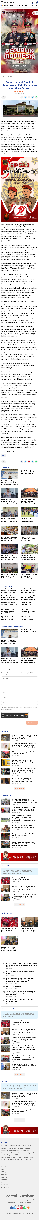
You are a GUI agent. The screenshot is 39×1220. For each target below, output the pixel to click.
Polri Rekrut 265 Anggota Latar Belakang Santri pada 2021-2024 (9, 538)
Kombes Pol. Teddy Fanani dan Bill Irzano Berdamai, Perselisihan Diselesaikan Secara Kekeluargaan (23, 887)
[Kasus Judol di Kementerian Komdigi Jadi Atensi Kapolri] (29, 530)
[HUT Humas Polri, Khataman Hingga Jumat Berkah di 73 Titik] (9, 549)
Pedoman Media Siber (24, 1202)
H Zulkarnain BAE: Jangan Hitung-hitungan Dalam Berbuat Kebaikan (23, 826)
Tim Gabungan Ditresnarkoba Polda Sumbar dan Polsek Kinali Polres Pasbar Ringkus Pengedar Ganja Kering (24, 771)
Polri (3, 455)
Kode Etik (13, 1200)
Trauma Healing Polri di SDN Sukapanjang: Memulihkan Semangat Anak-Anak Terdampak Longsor (28, 501)
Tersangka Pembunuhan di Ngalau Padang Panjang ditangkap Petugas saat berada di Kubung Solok (20, 993)
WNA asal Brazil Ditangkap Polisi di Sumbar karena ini (23, 752)
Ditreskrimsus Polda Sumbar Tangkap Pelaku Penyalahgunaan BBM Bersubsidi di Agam (24, 736)
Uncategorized (5, 1187)
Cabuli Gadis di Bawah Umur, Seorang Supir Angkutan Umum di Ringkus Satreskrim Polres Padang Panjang (24, 745)
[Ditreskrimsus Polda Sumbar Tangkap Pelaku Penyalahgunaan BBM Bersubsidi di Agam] (5, 737)
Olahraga (4, 1172)
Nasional (22, 91)
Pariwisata (4, 1177)
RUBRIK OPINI (5, 1185)
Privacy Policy (23, 1200)
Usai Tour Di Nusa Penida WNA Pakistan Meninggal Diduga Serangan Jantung (29, 576)
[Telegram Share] (32, 97)
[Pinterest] (18, 1208)
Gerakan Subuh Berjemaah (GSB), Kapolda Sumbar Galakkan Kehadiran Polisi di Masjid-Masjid (24, 843)
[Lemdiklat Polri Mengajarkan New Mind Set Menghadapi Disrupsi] (9, 493)
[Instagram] (21, 1208)
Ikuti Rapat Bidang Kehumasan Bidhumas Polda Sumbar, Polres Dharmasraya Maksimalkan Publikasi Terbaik (20, 979)
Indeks (6, 1200)
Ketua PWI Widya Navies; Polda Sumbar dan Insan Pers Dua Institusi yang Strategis (24, 1065)
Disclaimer (11, 1202)
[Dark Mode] (32, 2)
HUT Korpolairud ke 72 (14, 986)
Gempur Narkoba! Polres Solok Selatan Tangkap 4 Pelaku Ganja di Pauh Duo (23, 761)
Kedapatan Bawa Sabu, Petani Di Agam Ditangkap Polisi (23, 834)
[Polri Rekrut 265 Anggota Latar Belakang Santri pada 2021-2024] (9, 530)
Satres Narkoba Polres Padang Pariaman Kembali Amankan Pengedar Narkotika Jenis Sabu (22, 780)
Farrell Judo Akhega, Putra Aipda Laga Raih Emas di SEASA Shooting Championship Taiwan (9, 482)
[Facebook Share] (21, 97)
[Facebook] (11, 1208)
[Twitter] (14, 1208)
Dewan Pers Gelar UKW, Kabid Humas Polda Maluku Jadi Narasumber (9, 576)
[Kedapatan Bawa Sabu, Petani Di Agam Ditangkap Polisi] (5, 836)
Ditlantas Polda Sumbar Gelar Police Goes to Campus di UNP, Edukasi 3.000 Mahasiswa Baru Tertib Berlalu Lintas (24, 1048)
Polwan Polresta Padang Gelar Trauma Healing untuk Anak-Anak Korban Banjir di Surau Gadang (23, 1057)
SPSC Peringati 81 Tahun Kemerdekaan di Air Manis (20, 878)
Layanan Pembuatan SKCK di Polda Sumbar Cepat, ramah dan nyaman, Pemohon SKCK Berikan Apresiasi (23, 809)
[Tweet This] (25, 97)
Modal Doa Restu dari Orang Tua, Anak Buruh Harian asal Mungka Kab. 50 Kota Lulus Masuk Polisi (21, 965)
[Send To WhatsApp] (36, 97)
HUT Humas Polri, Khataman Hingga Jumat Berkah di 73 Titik (9, 557)
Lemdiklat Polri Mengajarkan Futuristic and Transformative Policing (28, 472)
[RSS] (28, 1208)
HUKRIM (3, 1167)
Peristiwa (4, 1180)
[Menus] (2, 2)
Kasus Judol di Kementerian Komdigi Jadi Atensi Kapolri (28, 538)
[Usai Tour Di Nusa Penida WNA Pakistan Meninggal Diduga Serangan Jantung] (29, 568)
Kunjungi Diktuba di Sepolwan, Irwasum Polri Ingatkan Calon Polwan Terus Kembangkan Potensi (9, 520)
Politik (3, 1182)
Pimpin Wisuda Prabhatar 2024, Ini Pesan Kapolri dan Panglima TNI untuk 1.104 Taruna (29, 520)
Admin (16, 91)
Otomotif (4, 1174)
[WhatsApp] (24, 1208)
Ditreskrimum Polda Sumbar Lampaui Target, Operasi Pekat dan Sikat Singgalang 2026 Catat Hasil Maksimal (25, 896)
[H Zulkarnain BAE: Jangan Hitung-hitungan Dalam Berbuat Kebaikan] (5, 828)
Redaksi (32, 1200)
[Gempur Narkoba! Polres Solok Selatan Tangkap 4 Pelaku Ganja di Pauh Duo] (5, 762)
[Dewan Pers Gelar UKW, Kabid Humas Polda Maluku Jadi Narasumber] (9, 568)
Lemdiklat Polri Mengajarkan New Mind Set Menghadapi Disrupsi (9, 501)
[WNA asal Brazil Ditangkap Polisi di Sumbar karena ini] (5, 754)
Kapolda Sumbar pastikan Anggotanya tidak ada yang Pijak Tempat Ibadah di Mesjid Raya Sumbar (25, 800)
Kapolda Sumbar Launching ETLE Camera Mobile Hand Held (20, 1000)
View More (19, 788)
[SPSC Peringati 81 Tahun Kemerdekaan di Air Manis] (5, 880)
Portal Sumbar (9, 2)
